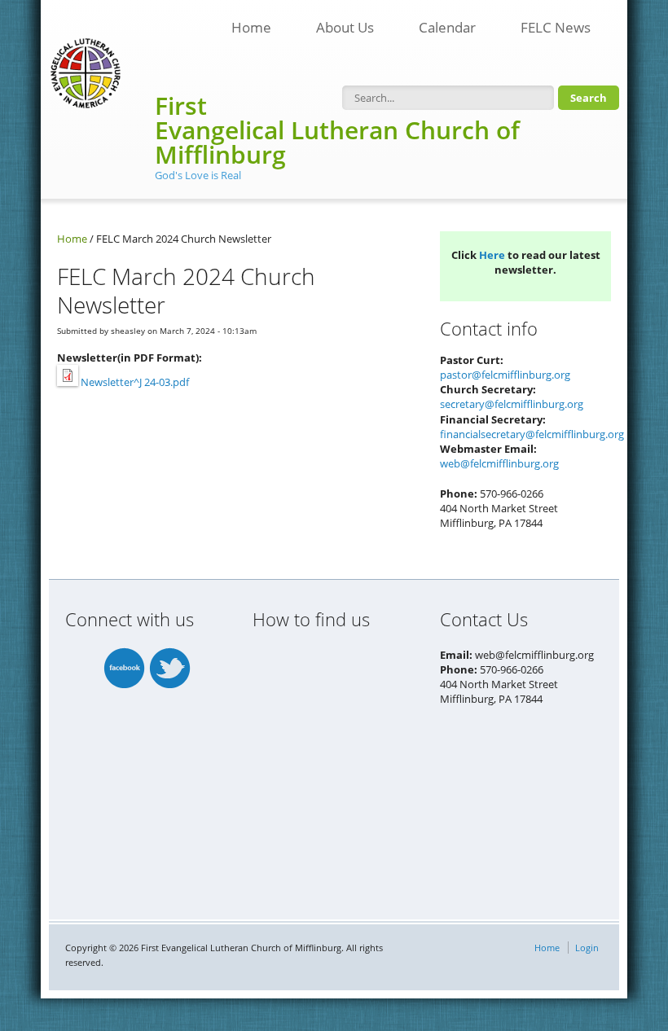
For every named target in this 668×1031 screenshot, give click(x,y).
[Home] (85, 73)
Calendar (447, 27)
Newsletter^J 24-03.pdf (135, 382)
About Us (345, 27)
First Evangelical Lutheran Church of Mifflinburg (337, 130)
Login (587, 947)
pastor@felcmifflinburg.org (505, 374)
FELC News (547, 23)
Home (251, 27)
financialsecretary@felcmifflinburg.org (532, 434)
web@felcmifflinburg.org (499, 463)
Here (492, 255)
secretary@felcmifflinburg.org (511, 404)
